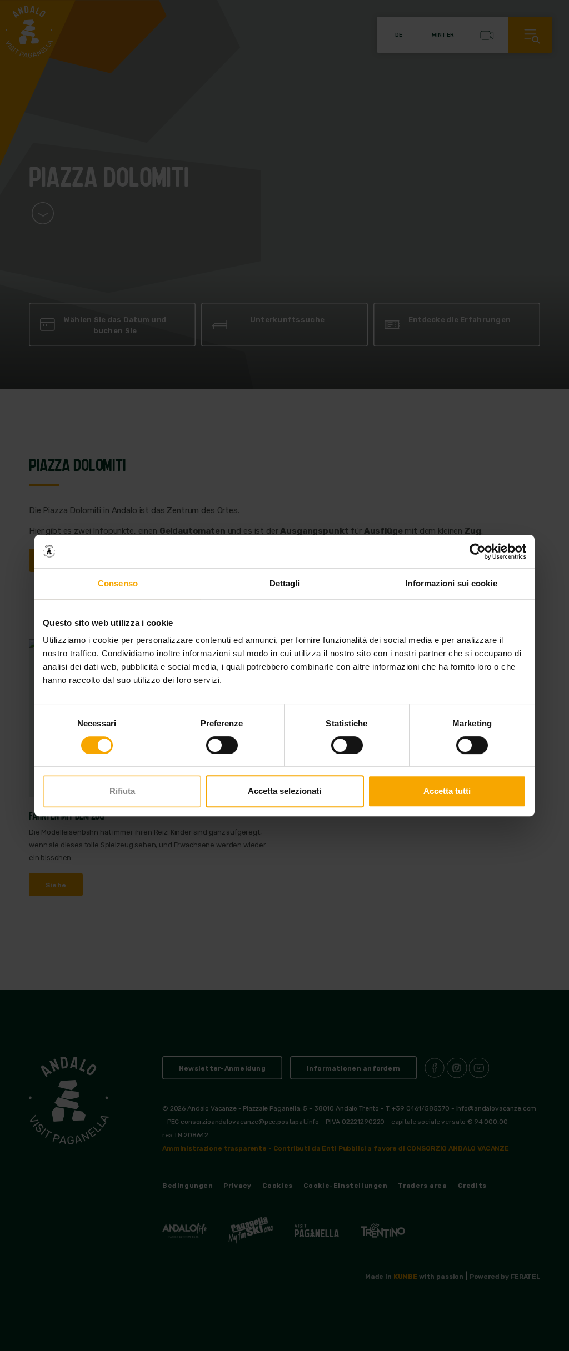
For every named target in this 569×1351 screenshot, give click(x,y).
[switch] (222, 745)
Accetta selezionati (284, 791)
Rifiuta (122, 791)
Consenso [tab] (118, 583)
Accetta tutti (447, 791)
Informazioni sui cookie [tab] (451, 583)
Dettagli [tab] (284, 583)
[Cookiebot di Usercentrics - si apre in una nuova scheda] (477, 551)
